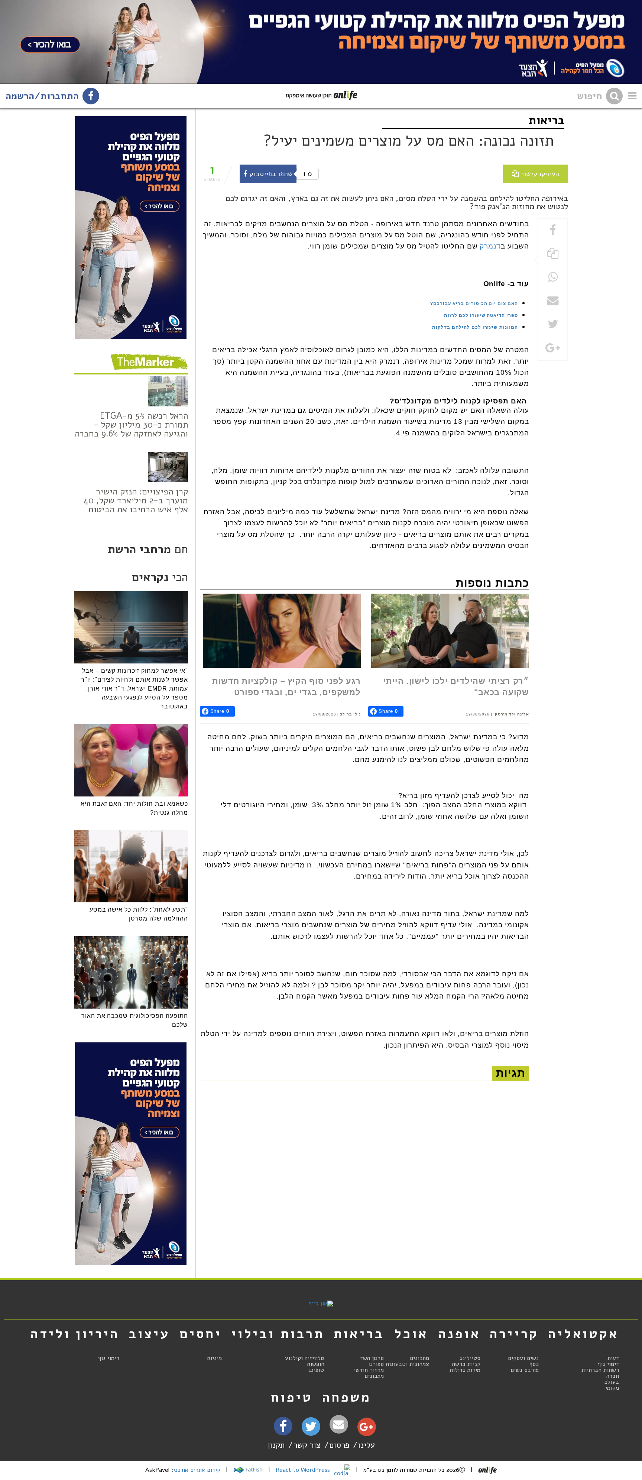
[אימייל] (339, 1424)
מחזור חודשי (369, 1370)
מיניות (214, 1358)
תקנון (276, 1445)
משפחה (346, 1397)
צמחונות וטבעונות (407, 1364)
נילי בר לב (350, 714)
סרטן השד (372, 1358)
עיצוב (149, 1334)
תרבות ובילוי (277, 1334)
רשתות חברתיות (600, 1370)
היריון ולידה (74, 1334)
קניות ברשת (466, 1364)
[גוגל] (366, 1429)
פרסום (339, 1445)
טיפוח (292, 1397)
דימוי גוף (608, 1364)
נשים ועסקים (523, 1358)
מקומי (612, 1388)
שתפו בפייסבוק (270, 173)
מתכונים (419, 1358)
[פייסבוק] (283, 1428)
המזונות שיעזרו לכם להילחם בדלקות (475, 327)
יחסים (200, 1334)
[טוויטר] (311, 1429)
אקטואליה (583, 1334)
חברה (612, 1376)
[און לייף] (321, 1303)
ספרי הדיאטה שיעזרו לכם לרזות (481, 315)
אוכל (411, 1334)
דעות (613, 1358)
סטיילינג (470, 1358)
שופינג (316, 1370)
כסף (534, 1364)
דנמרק (490, 246)
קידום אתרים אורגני (196, 1470)
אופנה (459, 1334)
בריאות (546, 120)
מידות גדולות (465, 1370)
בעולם (611, 1382)
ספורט (376, 1364)
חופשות (315, 1364)
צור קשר (307, 1445)
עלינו (366, 1445)
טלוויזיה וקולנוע (304, 1358)
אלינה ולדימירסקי (511, 714)
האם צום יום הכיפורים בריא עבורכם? (474, 303)
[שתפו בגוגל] (552, 348)
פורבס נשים (524, 1370)
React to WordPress (304, 1470)
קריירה (514, 1334)
